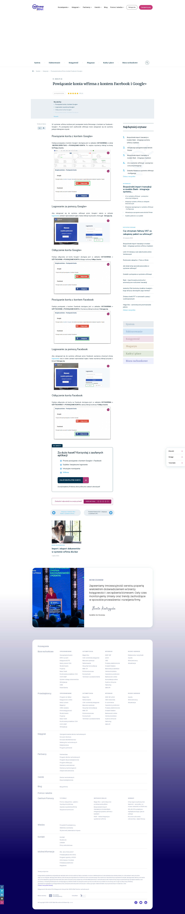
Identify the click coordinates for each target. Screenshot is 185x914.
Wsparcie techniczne (67, 810)
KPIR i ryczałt (64, 658)
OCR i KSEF (63, 677)
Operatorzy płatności (112, 674)
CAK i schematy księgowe (90, 658)
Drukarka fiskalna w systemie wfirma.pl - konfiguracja (140, 172)
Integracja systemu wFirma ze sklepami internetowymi (137, 203)
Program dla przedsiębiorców (69, 760)
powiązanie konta (59, 93)
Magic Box (85, 655)
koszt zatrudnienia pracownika (108, 875)
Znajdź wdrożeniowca (67, 771)
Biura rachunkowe (130, 63)
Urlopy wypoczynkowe (119, 879)
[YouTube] (140, 902)
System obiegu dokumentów (69, 679)
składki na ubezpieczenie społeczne (83, 881)
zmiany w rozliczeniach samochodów (129, 875)
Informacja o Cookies (67, 860)
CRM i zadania (64, 708)
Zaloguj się (131, 7)
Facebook (63, 840)
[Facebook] (2, 887)
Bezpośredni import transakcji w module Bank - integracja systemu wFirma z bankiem (138, 140)
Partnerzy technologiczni (68, 768)
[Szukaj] (147, 63)
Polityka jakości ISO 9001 (68, 855)
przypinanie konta (119, 877)
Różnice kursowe (88, 671)
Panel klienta (64, 687)
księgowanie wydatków (44, 875)
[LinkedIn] (2, 895)
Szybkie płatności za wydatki (134, 216)
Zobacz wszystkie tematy (45, 885)
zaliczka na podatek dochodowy (103, 881)
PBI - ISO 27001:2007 (67, 852)
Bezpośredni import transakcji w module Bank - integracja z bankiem (139, 156)
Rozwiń (56, 116)
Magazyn (91, 63)
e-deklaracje (95, 875)
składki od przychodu (106, 883)
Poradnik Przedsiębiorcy (68, 825)
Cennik (97, 7)
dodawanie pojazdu (47, 879)
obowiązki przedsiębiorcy (45, 883)
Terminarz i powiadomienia (91, 677)
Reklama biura (64, 745)
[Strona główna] (33, 71)
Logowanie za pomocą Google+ (65, 107)
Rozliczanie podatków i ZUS (69, 674)
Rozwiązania (63, 7)
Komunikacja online (111, 679)
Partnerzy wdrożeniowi (67, 765)
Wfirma (66, 472)
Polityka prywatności (66, 863)
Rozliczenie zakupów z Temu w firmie (135, 260)
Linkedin (62, 842)
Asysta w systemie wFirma (68, 807)
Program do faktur (65, 697)
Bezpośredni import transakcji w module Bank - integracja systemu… (137, 189)
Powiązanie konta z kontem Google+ (66, 104)
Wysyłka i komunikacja (89, 666)
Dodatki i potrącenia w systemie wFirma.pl (137, 274)
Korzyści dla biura (65, 737)
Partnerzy (86, 7)
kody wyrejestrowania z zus (134, 879)
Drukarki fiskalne (110, 666)
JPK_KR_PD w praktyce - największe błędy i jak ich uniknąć (136, 811)
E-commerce (109, 702)
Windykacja (63, 682)
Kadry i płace (108, 63)
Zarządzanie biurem (66, 655)
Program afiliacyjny (66, 762)
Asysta (130, 658)
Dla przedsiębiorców (66, 780)
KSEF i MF (108, 655)
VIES (106, 660)
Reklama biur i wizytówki (135, 655)
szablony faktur (77, 875)
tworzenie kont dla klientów (106, 877)
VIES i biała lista (110, 700)
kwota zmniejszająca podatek (63, 881)
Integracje (126, 183)
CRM (61, 685)
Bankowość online (111, 677)
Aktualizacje (132, 663)
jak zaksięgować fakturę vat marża (135, 877)
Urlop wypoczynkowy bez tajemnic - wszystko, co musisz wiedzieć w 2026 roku (137, 804)
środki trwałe (109, 879)
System (37, 63)
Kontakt (62, 837)
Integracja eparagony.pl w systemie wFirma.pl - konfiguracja (139, 208)
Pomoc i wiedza (116, 7)
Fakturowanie (54, 63)
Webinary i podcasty (66, 828)
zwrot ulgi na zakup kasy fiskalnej (123, 881)
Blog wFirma (64, 787)
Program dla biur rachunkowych (70, 757)
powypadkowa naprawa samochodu (62, 875)
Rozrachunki (86, 674)
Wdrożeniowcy (133, 660)
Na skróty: (57, 102)
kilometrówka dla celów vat (62, 879)
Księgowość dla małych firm (46, 889)
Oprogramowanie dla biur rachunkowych (73, 734)
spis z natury (87, 883)
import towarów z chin (119, 883)
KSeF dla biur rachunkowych (81, 889)
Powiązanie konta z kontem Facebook (66, 112)
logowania (55, 216)
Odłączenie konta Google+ (63, 110)
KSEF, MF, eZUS (110, 697)
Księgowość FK (65, 660)
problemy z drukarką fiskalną (46, 881)
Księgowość (73, 63)
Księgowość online (66, 700)
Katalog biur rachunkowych (68, 742)
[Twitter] (2, 891)
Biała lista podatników (112, 669)
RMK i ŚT (85, 669)
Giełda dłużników (110, 671)
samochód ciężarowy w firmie (78, 879)
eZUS (107, 658)
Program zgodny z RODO (68, 857)
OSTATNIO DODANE (129, 227)
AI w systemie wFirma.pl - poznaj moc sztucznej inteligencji (140, 164)
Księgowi (75, 7)
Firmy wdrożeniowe (66, 845)
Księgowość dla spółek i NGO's (63, 889)
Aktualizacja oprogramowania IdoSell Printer (139, 149)
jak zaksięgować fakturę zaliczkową (58, 877)
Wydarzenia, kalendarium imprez (70, 830)
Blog (106, 7)
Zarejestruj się (146, 7)
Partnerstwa (64, 754)
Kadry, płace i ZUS (65, 663)
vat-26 (40, 879)
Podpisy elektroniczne (112, 663)
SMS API (107, 687)
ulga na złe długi (42, 877)
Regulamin (63, 865)
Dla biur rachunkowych (67, 777)
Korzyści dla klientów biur (68, 740)
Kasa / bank (63, 671)
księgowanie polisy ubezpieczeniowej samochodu (68, 883)
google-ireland (95, 883)
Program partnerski (66, 748)
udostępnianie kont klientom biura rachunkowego (83, 877)
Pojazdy (62, 669)
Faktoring (108, 685)
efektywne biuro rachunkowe (96, 879)
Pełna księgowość (66, 710)
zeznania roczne (87, 875)
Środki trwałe (64, 666)
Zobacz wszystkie (129, 176)
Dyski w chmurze (110, 682)
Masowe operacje (88, 660)
